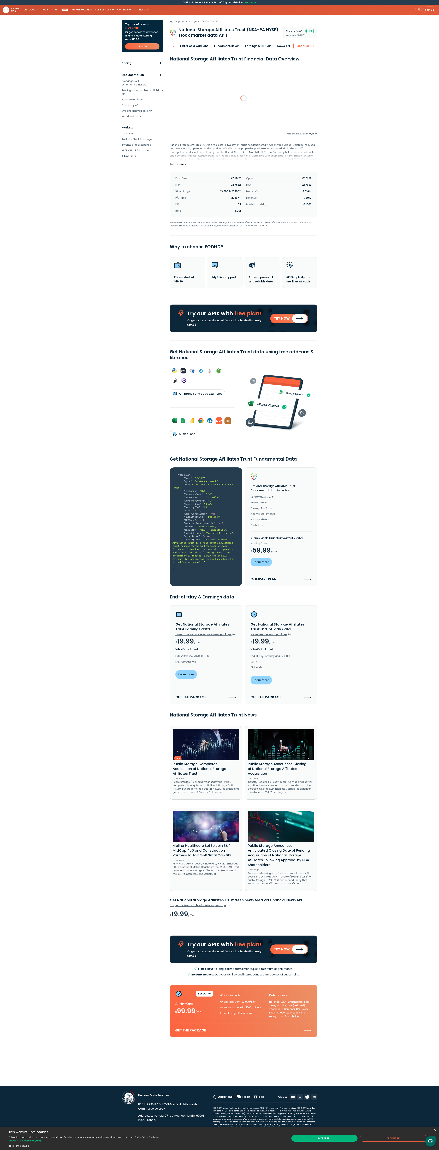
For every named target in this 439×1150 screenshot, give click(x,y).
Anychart (313, 133)
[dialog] (219, 1138)
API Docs (29, 9)
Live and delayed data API (137, 111)
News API (283, 46)
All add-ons (186, 434)
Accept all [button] (324, 1138)
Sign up (429, 9)
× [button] (435, 1130)
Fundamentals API (132, 99)
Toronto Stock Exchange (136, 144)
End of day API (130, 105)
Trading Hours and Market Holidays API (142, 92)
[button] (84, 1140)
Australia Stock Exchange (137, 139)
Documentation (133, 75)
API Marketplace (82, 9)
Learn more (250, 2)
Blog (261, 1096)
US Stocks (127, 133)
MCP (61, 9)
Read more (154, 1137)
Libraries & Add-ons (194, 46)
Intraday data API (132, 116)
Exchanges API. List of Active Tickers (134, 82)
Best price (303, 46)
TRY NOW (142, 46)
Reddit (246, 1096)
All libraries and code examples (200, 394)
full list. (296, 1016)
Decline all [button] (394, 1138)
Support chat (226, 1096)
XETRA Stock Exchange (135, 150)
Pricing (126, 63)
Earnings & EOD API (258, 46)
